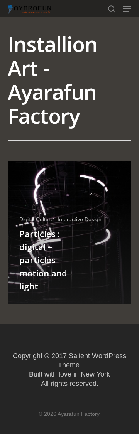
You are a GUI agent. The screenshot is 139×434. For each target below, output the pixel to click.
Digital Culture (36, 219)
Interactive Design (80, 219)
